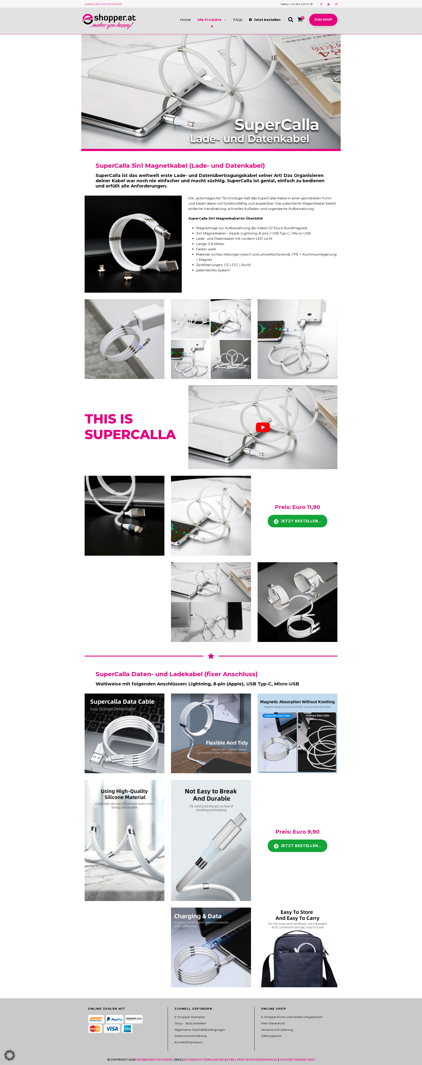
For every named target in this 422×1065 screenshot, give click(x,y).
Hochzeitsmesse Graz (297, 1059)
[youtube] (328, 4)
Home (185, 20)
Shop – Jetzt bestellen (190, 1023)
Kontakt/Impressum (189, 1042)
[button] (9, 1055)
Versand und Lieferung (277, 1029)
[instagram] (336, 4)
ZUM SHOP (323, 20)
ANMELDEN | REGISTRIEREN (103, 4)
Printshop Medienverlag (257, 1059)
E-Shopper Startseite (190, 1017)
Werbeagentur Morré (154, 1059)
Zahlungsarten (271, 1036)
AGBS (230, 1059)
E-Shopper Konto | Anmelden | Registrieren (292, 1017)
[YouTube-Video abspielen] (262, 427)
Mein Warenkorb (273, 1023)
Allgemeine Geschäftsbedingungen (200, 1029)
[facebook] (321, 4)
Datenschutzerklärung (191, 1036)
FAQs (237, 20)
